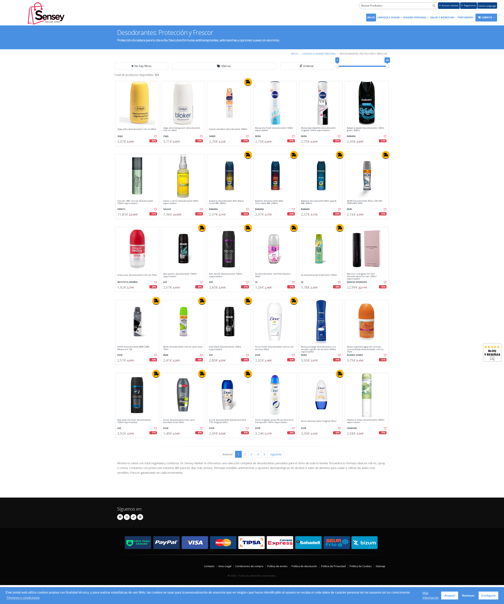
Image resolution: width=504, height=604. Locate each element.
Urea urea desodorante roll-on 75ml (137, 275)
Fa (256, 282)
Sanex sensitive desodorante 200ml (228, 129)
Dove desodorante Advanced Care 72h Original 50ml (227, 421)
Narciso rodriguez (357, 282)
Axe (165, 282)
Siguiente (276, 454)
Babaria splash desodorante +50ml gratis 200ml (365, 129)
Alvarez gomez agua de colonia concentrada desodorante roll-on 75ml (365, 349)
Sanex (212, 136)
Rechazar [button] (468, 595)
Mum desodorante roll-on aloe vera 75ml (182, 348)
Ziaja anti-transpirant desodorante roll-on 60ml (181, 129)
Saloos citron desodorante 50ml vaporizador (180, 202)
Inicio (371, 17)
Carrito (487, 17)
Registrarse (469, 5)
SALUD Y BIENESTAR (442, 17)
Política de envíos (277, 566)
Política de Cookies (361, 566)
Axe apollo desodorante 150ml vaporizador (179, 275)
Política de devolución (304, 566)
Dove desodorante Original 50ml (318, 421)
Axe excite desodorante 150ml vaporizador (225, 275)
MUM (349, 209)
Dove (119, 355)
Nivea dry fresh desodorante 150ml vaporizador (274, 129)
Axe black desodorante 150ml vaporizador (225, 348)
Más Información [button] (430, 595)
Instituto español (127, 282)
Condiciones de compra (249, 566)
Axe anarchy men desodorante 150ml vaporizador (134, 421)
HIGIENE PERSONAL (414, 17)
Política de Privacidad (333, 566)
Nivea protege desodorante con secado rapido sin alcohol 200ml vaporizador (318, 349)
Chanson (352, 428)
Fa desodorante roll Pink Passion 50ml (273, 275)
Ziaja (120, 136)
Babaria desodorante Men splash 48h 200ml (318, 202)
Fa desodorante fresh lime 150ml (319, 275)
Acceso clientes (449, 5)
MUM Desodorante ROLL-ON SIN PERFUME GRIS (364, 202)
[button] (224, 66)
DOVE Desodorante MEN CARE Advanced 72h (133, 348)
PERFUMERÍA (465, 17)
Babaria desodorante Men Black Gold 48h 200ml (226, 202)
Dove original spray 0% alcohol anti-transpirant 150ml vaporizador (274, 421)
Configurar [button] (488, 595)
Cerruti (121, 209)
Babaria (351, 136)
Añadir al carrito (138, 149)
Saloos (167, 209)
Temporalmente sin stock (321, 441)
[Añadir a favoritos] (155, 136)
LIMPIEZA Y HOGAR (388, 17)
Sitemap (380, 566)
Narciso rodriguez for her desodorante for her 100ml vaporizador (361, 276)
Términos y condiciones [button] (23, 597)
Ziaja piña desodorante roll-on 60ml (136, 129)
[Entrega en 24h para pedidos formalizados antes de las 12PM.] (248, 82)
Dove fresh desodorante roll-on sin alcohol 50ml (274, 348)
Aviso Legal (224, 566)
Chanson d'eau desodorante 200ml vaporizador (365, 421)
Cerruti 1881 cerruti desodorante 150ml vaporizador (135, 202)
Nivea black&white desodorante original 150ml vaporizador (318, 129)
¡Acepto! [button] (449, 595)
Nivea (258, 136)
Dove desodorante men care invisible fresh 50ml (179, 421)
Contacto (209, 566)
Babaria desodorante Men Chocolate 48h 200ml (269, 202)
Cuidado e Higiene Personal (319, 53)
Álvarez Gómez (355, 355)
